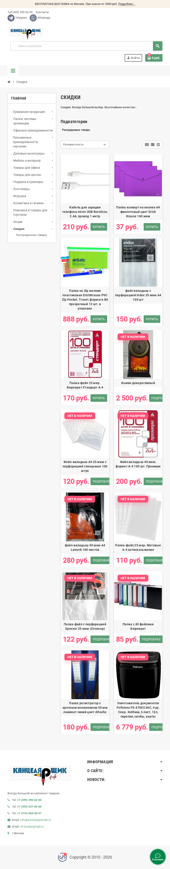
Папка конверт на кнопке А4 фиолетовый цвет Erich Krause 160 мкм (138, 212)
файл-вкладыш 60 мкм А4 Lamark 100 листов (85, 547)
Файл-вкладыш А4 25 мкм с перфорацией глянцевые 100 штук (85, 466)
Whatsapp (43, 17)
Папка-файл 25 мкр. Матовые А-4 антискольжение (138, 547)
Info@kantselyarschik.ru (35, 820)
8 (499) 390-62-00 (20, 12)
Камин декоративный (138, 383)
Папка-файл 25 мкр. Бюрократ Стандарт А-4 (85, 385)
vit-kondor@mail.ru (32, 826)
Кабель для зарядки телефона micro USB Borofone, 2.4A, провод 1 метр (85, 212)
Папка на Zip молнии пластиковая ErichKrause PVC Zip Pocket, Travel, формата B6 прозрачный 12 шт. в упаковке (85, 299)
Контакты (42, 12)
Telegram (21, 17)
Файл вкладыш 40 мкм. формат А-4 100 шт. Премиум (138, 464)
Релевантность (73, 144)
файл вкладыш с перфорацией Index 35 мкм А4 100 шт (138, 295)
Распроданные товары (31, 235)
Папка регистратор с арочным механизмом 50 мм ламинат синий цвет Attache (85, 707)
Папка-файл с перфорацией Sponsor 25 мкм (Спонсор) (85, 626)
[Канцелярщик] (26, 31)
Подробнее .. (126, 4)
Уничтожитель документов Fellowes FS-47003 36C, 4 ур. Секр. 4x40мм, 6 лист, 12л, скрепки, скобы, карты (138, 709)
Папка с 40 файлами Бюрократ (138, 626)
